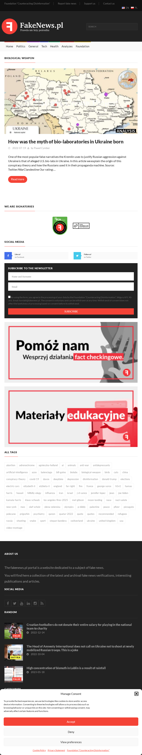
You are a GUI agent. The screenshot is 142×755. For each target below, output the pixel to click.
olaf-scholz (34, 506)
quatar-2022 (66, 513)
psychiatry (39, 513)
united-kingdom (107, 520)
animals (72, 465)
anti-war (84, 465)
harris (9, 492)
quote (80, 513)
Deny (71, 732)
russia (9, 520)
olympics (69, 506)
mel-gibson (78, 500)
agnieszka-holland (48, 465)
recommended (106, 513)
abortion (10, 465)
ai (63, 465)
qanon (52, 513)
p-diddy (82, 506)
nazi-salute (121, 500)
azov (34, 472)
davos (46, 479)
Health (54, 46)
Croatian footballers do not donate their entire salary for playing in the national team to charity (79, 626)
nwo (23, 506)
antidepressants (101, 465)
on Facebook (19, 257)
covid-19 (34, 479)
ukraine (91, 520)
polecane (11, 513)
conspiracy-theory (16, 479)
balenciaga (46, 472)
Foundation (82, 46)
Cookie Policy (39, 750)
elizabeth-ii (29, 486)
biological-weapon (91, 472)
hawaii (19, 492)
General (33, 46)
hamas (128, 486)
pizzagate (129, 506)
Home (9, 46)
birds (107, 472)
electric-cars (12, 486)
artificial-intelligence (17, 472)
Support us (89, 3)
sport (43, 520)
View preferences (71, 742)
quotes (90, 513)
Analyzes (67, 46)
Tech (44, 46)
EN (127, 7)
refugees (122, 513)
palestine (94, 506)
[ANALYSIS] (71, 101)
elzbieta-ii (44, 486)
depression (73, 479)
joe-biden (123, 492)
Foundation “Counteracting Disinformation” (88, 750)
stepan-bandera (58, 520)
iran (61, 492)
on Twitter (87, 257)
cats (116, 472)
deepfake (58, 479)
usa (121, 520)
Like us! (18, 254)
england (58, 486)
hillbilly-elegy (34, 492)
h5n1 (118, 486)
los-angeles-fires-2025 (56, 500)
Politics (20, 46)
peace (106, 506)
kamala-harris (13, 500)
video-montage (14, 527)
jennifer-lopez (98, 492)
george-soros (104, 486)
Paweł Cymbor (42, 148)
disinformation (90, 479)
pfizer (117, 506)
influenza (50, 492)
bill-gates (61, 472)
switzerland (77, 520)
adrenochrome (27, 465)
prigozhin (24, 513)
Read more (17, 179)
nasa (108, 500)
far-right (70, 486)
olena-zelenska (52, 506)
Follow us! (87, 254)
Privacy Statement (56, 750)
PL (136, 7)
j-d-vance (82, 492)
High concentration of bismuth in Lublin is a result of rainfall (66, 668)
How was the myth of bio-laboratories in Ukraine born (66, 142)
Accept (71, 721)
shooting (21, 520)
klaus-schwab (32, 500)
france (90, 486)
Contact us (109, 3)
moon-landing (95, 500)
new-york (11, 506)
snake (33, 520)
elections (125, 479)
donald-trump (109, 479)
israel (70, 492)
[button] (136, 694)
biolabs (73, 472)
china (125, 472)
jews (111, 492)
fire (80, 486)
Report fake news (67, 3)
